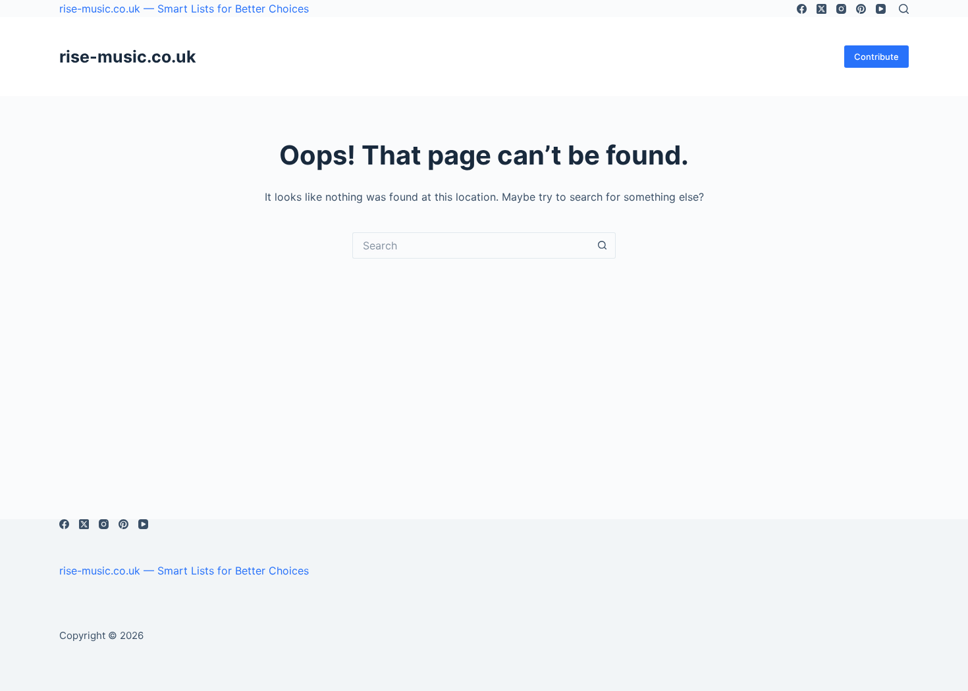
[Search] (904, 9)
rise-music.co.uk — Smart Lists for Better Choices (184, 8)
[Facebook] (802, 9)
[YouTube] (881, 9)
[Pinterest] (861, 9)
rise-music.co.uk (127, 56)
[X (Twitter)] (821, 9)
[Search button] (602, 245)
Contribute (876, 56)
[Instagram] (841, 9)
